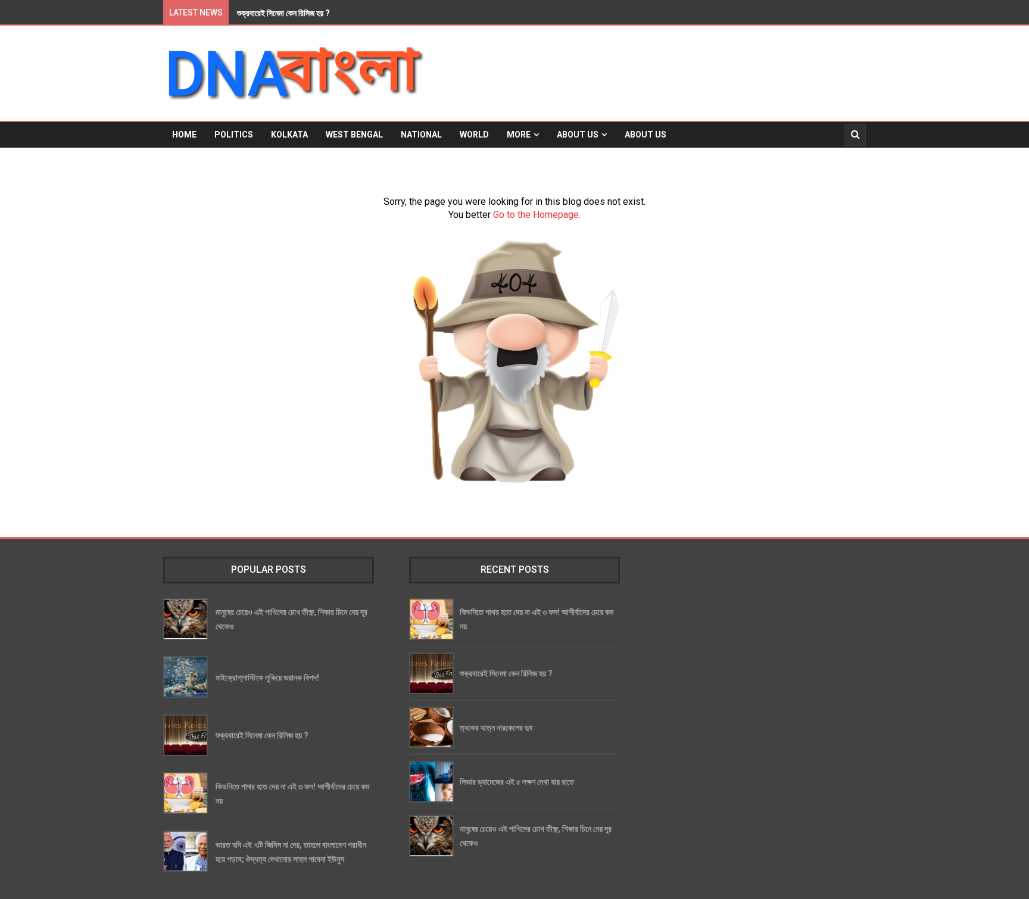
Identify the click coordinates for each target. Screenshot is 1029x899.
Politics (233, 134)
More (519, 134)
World (474, 134)
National (421, 134)
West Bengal (354, 134)
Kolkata (289, 134)
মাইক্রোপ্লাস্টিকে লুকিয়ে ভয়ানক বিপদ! (267, 677)
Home (184, 134)
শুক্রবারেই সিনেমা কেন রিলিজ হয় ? (262, 735)
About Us (577, 134)
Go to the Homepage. (537, 214)
